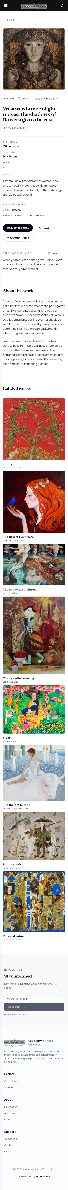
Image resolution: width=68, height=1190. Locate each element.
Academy (9, 1113)
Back (10, 20)
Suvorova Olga (10, 593)
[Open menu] (6, 5)
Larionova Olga (10, 681)
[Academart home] (34, 5)
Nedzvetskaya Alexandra (15, 808)
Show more (54, 253)
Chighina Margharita (13, 540)
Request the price (18, 227)
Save (47, 227)
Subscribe (14, 1006)
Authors (8, 1087)
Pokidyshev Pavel (11, 467)
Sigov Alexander (15, 128)
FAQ (6, 1151)
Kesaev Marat (10, 741)
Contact (9, 1145)
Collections (10, 1081)
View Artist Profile (18, 237)
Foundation (10, 1106)
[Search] (62, 5)
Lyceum (8, 1119)
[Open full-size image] (34, 59)
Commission (11, 1138)
